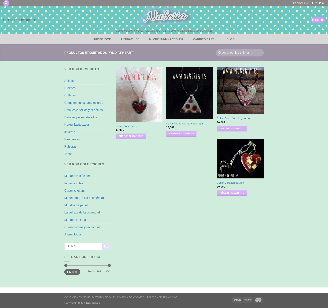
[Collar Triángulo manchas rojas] (189, 93)
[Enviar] (106, 246)
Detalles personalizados (80, 117)
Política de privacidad (162, 297)
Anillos (69, 80)
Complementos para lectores (83, 102)
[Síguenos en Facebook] (312, 3)
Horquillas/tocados (77, 124)
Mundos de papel (76, 205)
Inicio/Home (102, 39)
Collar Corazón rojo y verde (233, 118)
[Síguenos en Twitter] (320, 3)
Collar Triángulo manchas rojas (184, 123)
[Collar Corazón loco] (139, 94)
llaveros (69, 132)
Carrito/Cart (203, 39)
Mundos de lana (75, 219)
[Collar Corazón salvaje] (240, 158)
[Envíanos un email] (323, 3)
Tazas (68, 154)
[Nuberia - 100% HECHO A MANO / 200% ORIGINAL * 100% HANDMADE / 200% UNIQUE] (164, 16)
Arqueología (72, 234)
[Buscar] (6, 3)
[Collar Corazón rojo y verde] (240, 90)
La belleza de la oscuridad (82, 212)
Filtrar (72, 271)
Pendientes (72, 139)
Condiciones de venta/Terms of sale (89, 297)
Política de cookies (130, 297)
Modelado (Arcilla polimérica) (84, 197)
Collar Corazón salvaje (230, 182)
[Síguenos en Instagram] (316, 3)
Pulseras (70, 146)
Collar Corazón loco (127, 126)
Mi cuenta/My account (166, 39)
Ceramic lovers (74, 190)
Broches (70, 88)
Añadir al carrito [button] (130, 136)
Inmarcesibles (73, 183)
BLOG (231, 39)
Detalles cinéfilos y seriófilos (83, 110)
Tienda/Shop (130, 39)
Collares (70, 95)
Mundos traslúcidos (77, 175)
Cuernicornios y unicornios (82, 227)
